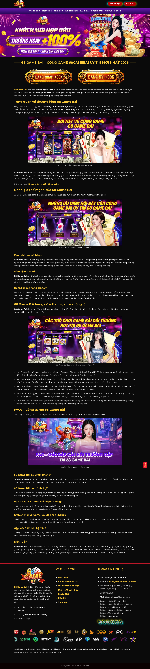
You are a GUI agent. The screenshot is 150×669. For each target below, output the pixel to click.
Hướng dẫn (97, 11)
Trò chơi (58, 11)
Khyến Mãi (63, 594)
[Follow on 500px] (117, 622)
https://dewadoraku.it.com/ (122, 582)
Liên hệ (117, 11)
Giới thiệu (63, 577)
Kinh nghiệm (71, 11)
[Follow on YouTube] (112, 622)
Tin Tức (108, 11)
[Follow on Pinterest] (108, 622)
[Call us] (104, 622)
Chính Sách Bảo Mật (68, 582)
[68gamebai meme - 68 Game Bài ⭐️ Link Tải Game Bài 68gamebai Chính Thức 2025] (23, 4)
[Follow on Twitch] (121, 622)
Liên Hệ (62, 598)
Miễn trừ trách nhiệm (68, 590)
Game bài (84, 11)
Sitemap (62, 602)
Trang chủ (34, 11)
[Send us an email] (100, 622)
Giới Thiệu (47, 11)
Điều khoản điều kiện (68, 586)
